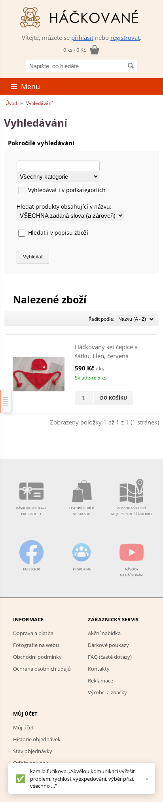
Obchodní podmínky (37, 656)
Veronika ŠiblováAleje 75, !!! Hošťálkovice (132, 511)
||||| (6, 401)
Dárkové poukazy (108, 645)
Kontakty (99, 668)
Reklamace (100, 680)
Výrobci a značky (107, 692)
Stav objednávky (32, 751)
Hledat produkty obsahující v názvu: (64, 206)
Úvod (11, 103)
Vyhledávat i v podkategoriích (67, 190)
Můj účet (23, 727)
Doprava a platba (33, 633)
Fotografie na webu (36, 645)
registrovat (125, 37)
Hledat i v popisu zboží (58, 232)
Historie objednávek (37, 739)
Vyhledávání (39, 103)
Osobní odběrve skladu (81, 511)
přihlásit (82, 37)
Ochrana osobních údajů (42, 668)
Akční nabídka (104, 633)
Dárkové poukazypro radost (31, 511)
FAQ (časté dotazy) (110, 656)
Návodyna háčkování (131, 572)
